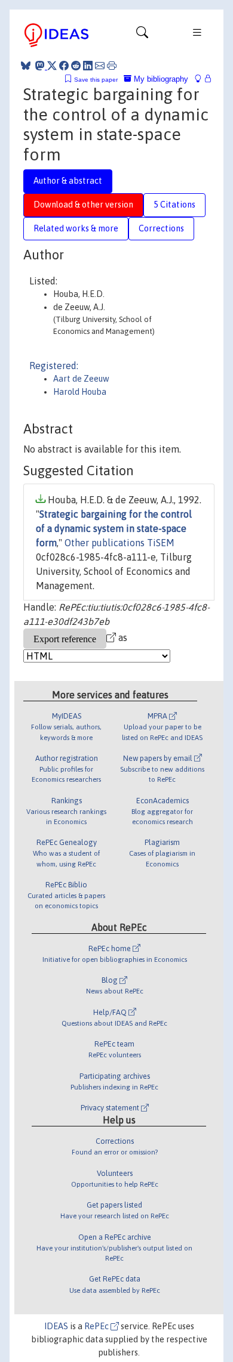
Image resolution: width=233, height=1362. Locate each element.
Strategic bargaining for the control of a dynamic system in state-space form (114, 528)
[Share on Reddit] (76, 65)
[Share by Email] (100, 65)
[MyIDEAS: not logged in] (201, 79)
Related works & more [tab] (75, 228)
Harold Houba (79, 392)
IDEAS (56, 1326)
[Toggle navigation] (142, 35)
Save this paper (96, 79)
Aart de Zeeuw (81, 378)
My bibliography (159, 79)
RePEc (97, 1326)
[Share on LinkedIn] (88, 65)
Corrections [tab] (161, 228)
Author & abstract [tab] (67, 180)
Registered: (53, 365)
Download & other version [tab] (83, 204)
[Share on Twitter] (52, 65)
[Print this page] (111, 65)
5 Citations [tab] (174, 204)
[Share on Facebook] (64, 65)
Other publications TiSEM (119, 542)
